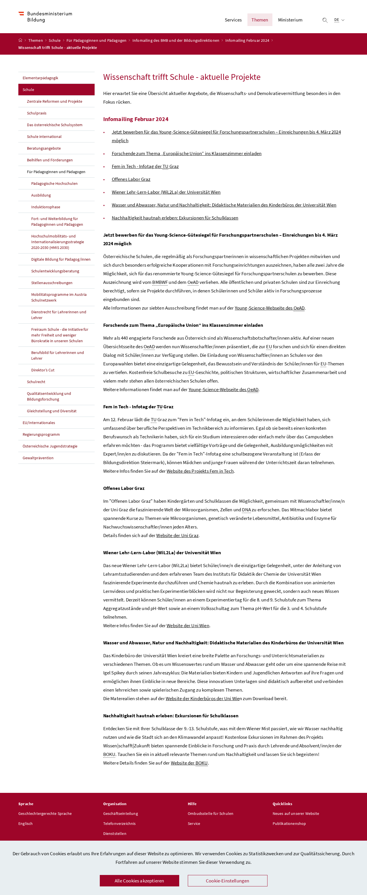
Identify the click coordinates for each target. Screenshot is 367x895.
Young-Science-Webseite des (269, 308)
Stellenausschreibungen (52, 282)
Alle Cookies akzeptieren (139, 881)
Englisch (25, 823)
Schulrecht (36, 381)
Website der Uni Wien (188, 625)
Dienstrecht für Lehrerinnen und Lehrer (58, 314)
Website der (189, 763)
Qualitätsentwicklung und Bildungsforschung (49, 396)
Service (194, 823)
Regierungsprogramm (41, 434)
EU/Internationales (39, 422)
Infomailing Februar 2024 (247, 40)
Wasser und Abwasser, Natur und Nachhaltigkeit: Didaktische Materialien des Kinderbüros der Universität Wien (224, 205)
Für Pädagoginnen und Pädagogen (97, 40)
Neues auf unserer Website (296, 813)
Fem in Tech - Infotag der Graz (145, 166)
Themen (36, 40)
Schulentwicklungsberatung (55, 271)
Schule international (44, 136)
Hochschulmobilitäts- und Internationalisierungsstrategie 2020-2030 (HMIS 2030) (57, 241)
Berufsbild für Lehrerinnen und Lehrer (57, 355)
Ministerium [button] (290, 20)
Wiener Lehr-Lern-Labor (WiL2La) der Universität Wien (166, 192)
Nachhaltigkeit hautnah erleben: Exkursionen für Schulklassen (175, 218)
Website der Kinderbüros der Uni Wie (202, 698)
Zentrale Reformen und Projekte (54, 101)
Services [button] (233, 20)
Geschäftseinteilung (120, 813)
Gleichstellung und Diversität (52, 410)
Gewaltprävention (38, 457)
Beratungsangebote (44, 148)
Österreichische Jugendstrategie (50, 446)
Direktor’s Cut (42, 370)
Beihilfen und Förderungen (50, 160)
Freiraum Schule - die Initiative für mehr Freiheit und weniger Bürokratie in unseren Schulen (59, 335)
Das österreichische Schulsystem (55, 124)
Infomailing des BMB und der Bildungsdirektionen (176, 40)
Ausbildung (41, 195)
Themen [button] (259, 20)
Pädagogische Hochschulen (54, 183)
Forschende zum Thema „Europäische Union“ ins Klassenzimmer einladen (187, 153)
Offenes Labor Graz (131, 179)
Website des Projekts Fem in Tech (200, 471)
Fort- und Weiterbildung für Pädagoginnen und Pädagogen (57, 221)
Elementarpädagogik (40, 77)
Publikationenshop (289, 823)
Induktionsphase (45, 206)
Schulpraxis (36, 113)
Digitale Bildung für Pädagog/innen (61, 259)
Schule (55, 40)
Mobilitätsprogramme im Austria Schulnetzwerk (59, 297)
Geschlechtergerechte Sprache (45, 813)
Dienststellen (114, 833)
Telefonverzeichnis (119, 823)
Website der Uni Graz (177, 535)
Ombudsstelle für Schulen (210, 813)
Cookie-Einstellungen (227, 881)
